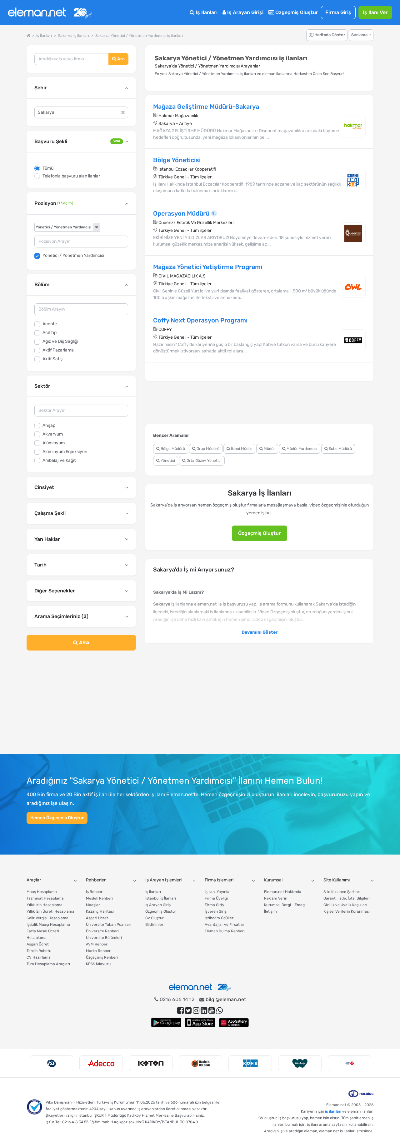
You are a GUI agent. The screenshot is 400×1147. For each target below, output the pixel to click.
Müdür (269, 448)
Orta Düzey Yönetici (204, 460)
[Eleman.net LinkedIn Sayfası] (204, 1010)
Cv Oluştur (154, 918)
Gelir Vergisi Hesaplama (47, 918)
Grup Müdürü (207, 448)
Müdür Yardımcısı (301, 448)
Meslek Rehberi (99, 898)
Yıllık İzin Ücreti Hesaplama (50, 911)
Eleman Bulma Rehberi (225, 931)
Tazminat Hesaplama (45, 898)
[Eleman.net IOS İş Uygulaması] (200, 1022)
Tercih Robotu (39, 951)
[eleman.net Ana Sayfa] (28, 35)
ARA (83, 643)
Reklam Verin (275, 898)
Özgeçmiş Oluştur (296, 12)
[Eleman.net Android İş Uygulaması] (166, 1022)
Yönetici (167, 460)
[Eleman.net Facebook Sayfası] (180, 1010)
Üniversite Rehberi (102, 931)
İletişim (270, 911)
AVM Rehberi (97, 944)
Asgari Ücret (38, 944)
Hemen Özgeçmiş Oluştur (57, 817)
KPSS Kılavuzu (98, 964)
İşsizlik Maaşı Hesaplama (48, 924)
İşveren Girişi (216, 911)
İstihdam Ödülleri (219, 918)
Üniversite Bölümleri (104, 937)
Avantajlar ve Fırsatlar (224, 924)
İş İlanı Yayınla (217, 892)
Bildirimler (154, 924)
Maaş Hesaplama (42, 892)
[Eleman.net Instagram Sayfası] (196, 1010)
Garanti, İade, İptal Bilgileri (346, 898)
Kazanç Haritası (100, 911)
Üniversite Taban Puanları (108, 924)
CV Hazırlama (39, 957)
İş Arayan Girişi (244, 12)
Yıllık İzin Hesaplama (44, 905)
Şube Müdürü (340, 448)
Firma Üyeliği (216, 898)
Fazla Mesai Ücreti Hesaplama (43, 934)
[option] (51, 1063)
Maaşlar (93, 905)
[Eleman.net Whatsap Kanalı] (219, 1010)
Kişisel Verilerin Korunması (346, 911)
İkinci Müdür (241, 448)
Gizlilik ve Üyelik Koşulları (345, 905)
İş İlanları (206, 12)
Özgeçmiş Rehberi (102, 957)
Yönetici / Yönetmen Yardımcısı (73, 255)
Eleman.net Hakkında (282, 892)
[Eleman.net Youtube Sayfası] (211, 1010)
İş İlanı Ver (375, 12)
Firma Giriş (338, 12)
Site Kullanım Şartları (341, 892)
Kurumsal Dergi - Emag (284, 905)
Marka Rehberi (99, 951)
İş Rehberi (94, 892)
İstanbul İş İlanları (160, 898)
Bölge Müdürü (172, 448)
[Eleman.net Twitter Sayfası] (188, 1010)
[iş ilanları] (50, 12)
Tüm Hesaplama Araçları (48, 964)
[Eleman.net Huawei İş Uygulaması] (234, 1022)
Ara (120, 59)
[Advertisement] (81, 706)
